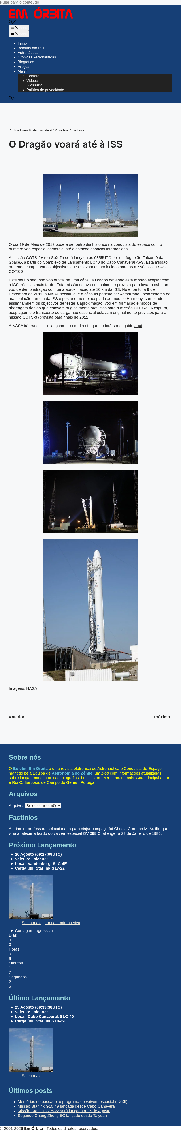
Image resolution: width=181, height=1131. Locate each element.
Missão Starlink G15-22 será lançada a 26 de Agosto (64, 1111)
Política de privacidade (45, 90)
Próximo (162, 717)
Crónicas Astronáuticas (37, 57)
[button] (12, 22)
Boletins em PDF (31, 48)
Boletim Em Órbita (30, 768)
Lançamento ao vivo (62, 923)
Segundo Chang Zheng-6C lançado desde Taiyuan (62, 1115)
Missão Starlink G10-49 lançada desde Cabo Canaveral (67, 1106)
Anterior (16, 717)
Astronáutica (28, 53)
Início (22, 43)
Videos (32, 81)
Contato (32, 76)
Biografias (26, 62)
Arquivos (16, 805)
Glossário (34, 85)
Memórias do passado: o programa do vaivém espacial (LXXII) (73, 1101)
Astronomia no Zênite (72, 773)
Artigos (23, 66)
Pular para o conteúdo (19, 2)
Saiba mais (31, 923)
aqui (138, 326)
